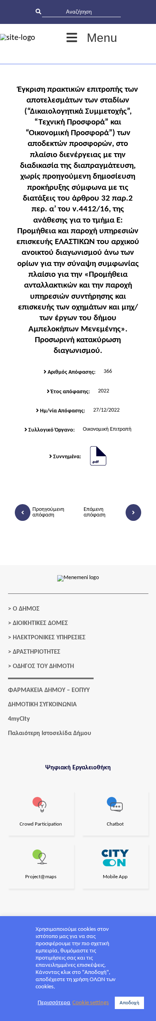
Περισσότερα (54, 1003)
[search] (81, 12)
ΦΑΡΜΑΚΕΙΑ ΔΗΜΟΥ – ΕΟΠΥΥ (49, 690)
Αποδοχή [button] (129, 1002)
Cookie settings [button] (90, 1003)
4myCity (19, 719)
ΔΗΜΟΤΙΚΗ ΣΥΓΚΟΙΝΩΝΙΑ (42, 705)
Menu (102, 37)
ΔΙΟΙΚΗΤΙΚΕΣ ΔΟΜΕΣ (40, 623)
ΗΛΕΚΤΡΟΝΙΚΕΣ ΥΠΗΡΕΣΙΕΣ (49, 638)
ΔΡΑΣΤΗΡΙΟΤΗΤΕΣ (36, 652)
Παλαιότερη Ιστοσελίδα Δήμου (49, 733)
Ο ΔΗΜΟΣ (26, 609)
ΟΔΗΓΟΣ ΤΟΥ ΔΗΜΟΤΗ (43, 666)
